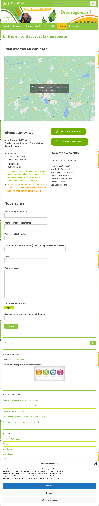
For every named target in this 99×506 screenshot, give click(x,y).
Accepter (49, 485)
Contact (62, 26)
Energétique (8, 454)
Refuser (49, 493)
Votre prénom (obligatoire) (17, 223)
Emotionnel (7, 449)
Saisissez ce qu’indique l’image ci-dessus (24, 314)
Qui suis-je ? (17, 26)
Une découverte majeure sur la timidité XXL (20, 406)
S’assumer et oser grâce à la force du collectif (21, 422)
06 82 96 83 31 (22, 359)
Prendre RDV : (50, 26)
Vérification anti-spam (15, 303)
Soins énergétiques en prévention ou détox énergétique (26, 417)
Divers (5, 444)
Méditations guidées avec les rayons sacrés (20, 400)
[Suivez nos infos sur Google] (13, 3)
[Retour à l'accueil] (49, 15)
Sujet (6, 256)
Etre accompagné (33, 26)
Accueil (6, 26)
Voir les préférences (49, 500)
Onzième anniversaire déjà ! (14, 411)
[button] (95, 463)
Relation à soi (8, 459)
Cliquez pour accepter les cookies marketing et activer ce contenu (49, 88)
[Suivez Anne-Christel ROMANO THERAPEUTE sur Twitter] (18, 3)
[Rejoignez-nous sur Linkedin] (22, 3)
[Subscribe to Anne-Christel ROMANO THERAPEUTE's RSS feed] (4, 3)
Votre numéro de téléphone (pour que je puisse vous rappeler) (35, 245)
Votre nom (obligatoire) (15, 211)
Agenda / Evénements (12, 439)
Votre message (12, 268)
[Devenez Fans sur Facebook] (8, 3)
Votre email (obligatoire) (16, 234)
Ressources (74, 26)
